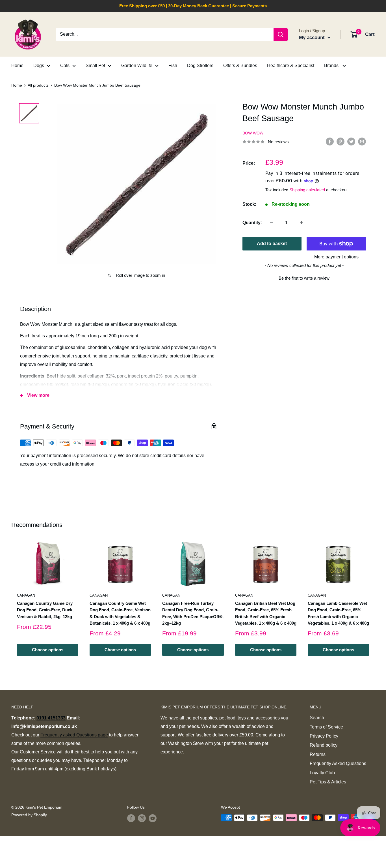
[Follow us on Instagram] (142, 818)
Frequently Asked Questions (338, 763)
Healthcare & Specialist (290, 65)
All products (38, 85)
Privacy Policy (324, 736)
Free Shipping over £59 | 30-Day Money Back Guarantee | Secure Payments (193, 5)
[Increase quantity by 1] (301, 223)
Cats (65, 65)
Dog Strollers (200, 65)
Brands (332, 65)
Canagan (26, 595)
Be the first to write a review (304, 278)
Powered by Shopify (29, 815)
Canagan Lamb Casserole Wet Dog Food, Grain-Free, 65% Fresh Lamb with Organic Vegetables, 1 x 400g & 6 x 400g (338, 613)
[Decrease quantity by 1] (271, 223)
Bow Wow (252, 133)
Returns (318, 754)
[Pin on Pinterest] (340, 141)
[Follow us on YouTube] (153, 818)
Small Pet (95, 65)
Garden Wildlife (136, 65)
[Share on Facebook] (330, 141)
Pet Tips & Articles (328, 781)
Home (17, 65)
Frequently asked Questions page (74, 734)
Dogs (38, 65)
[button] (304, 277)
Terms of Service (326, 727)
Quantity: (252, 222)
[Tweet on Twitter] (351, 141)
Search (317, 717)
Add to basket (272, 243)
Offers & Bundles (240, 65)
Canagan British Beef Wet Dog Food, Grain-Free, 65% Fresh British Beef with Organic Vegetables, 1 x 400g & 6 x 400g (265, 613)
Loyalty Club (322, 772)
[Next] (375, 598)
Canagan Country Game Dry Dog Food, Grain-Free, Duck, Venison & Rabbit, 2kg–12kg (45, 610)
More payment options (336, 256)
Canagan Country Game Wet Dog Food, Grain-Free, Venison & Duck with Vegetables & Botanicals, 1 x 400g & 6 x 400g (120, 613)
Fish (172, 65)
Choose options (47, 649)
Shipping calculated (307, 189)
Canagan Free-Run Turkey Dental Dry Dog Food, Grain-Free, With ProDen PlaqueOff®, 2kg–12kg (193, 613)
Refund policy (323, 745)
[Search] (281, 34)
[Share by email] (362, 141)
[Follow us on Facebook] (131, 818)
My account (312, 37)
